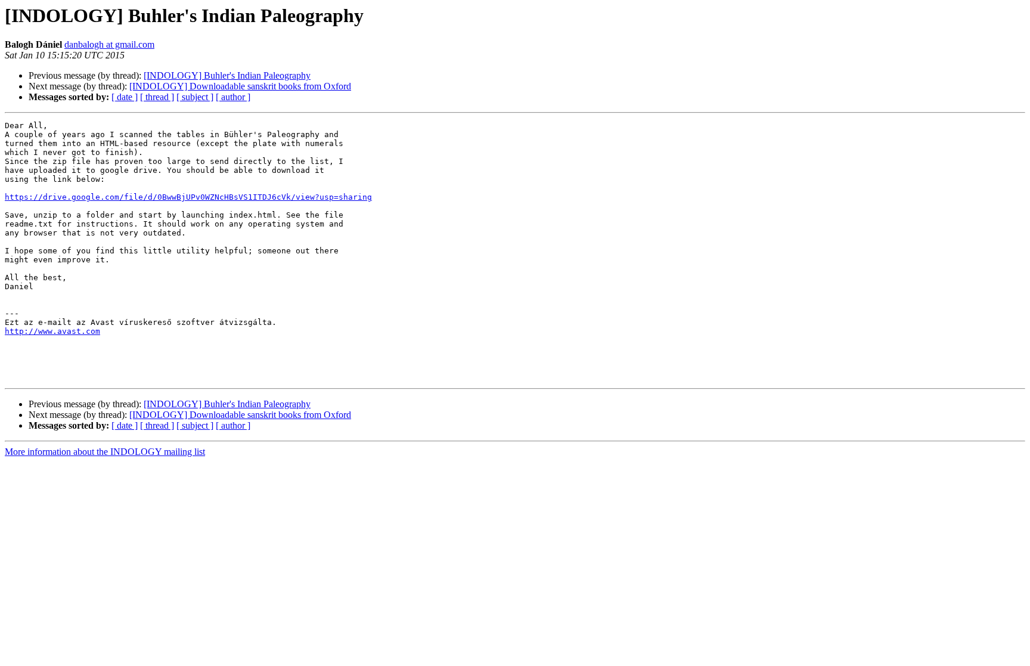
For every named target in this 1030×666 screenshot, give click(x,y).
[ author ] (233, 97)
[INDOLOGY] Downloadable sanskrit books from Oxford (240, 86)
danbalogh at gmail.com (109, 44)
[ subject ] (194, 97)
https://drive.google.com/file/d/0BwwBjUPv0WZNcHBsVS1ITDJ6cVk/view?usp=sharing (188, 197)
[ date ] (124, 97)
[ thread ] (157, 97)
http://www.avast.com (52, 331)
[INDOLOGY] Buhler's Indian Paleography (227, 75)
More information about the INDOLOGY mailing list (105, 452)
